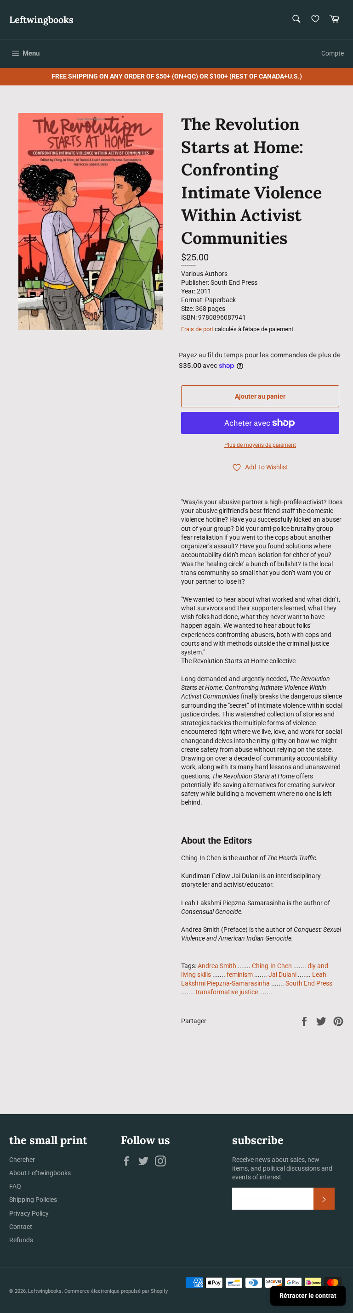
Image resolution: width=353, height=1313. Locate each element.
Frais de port (197, 329)
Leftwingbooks (41, 19)
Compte (332, 53)
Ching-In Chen (272, 965)
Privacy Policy (29, 1213)
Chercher (22, 1159)
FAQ (15, 1186)
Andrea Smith (217, 965)
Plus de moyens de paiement (260, 445)
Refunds (21, 1240)
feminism (240, 974)
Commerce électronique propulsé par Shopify (116, 1291)
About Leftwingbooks (40, 1173)
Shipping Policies (33, 1199)
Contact (20, 1226)
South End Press (308, 983)
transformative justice (226, 992)
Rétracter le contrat (307, 1295)
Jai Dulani (282, 974)
